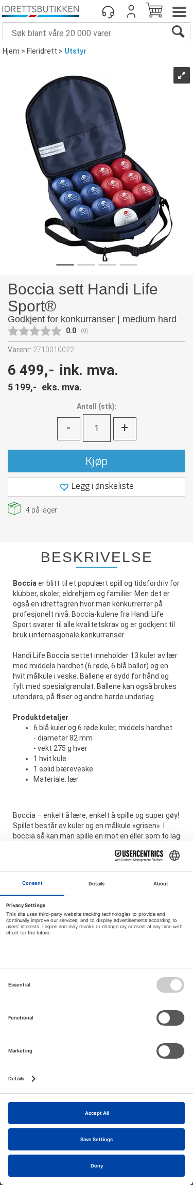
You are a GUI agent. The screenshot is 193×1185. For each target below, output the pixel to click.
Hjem (11, 51)
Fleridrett (42, 51)
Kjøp (96, 460)
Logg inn (131, 11)
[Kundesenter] (108, 11)
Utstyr (75, 51)
